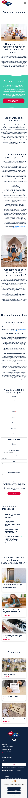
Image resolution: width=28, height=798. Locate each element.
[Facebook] (12, 740)
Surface (14, 467)
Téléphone (14, 417)
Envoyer (14, 493)
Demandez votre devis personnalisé (12, 101)
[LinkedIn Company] (15, 740)
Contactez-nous (6, 752)
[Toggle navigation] (25, 3)
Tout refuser (14, 790)
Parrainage (7, 776)
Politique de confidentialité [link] (14, 795)
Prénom (13, 406)
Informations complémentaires (14, 472)
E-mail (13, 411)
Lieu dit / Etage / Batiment (14, 450)
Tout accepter (14, 787)
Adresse (14, 422)
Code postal (13, 428)
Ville (13, 433)
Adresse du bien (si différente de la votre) (14, 443)
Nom (14, 400)
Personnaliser (14, 793)
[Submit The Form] (14, 764)
